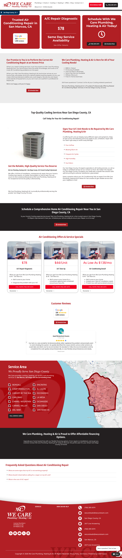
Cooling (52, 3)
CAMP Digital (102, 554)
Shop (72, 3)
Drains (45, 3)
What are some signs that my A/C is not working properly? (28, 470)
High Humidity (70, 159)
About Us (38, 7)
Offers (67, 3)
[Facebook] (15, 533)
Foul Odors (69, 163)
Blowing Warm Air (72, 150)
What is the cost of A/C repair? (18, 479)
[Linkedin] (28, 533)
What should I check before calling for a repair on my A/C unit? (29, 475)
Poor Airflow (70, 145)
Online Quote (47, 7)
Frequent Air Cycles (72, 154)
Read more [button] (61, 351)
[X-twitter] (24, 533)
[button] (20, 38)
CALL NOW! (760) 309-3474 (24, 287)
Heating (60, 3)
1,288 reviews (74, 356)
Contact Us (78, 3)
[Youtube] (19, 533)
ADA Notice (84, 554)
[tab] (89, 145)
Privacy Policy (74, 554)
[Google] (11, 533)
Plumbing (38, 3)
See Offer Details (61, 45)
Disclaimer (13, 291)
